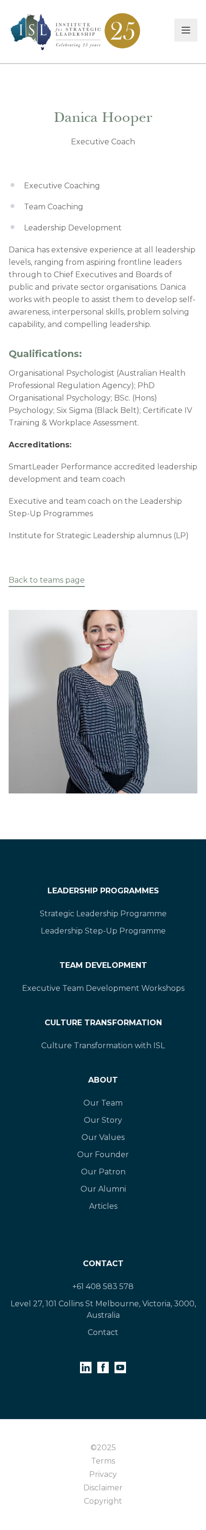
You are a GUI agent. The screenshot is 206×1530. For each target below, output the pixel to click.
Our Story (103, 1120)
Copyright (103, 1501)
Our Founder (103, 1154)
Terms (103, 1460)
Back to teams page (47, 580)
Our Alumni (103, 1189)
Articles (103, 1206)
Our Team (103, 1102)
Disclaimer (103, 1487)
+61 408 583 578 (103, 1286)
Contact (103, 1263)
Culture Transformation (103, 1022)
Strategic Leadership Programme (103, 913)
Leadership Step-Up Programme (103, 930)
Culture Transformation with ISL (103, 1045)
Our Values (103, 1137)
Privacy (103, 1474)
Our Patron (103, 1171)
